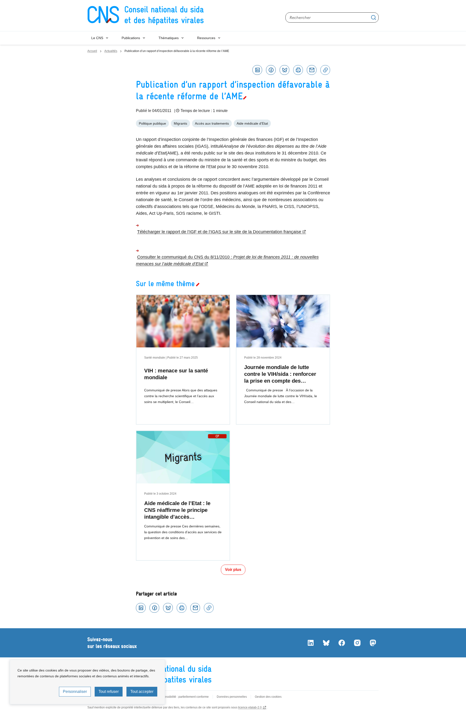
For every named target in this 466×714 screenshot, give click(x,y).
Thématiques (168, 38)
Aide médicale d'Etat (252, 123)
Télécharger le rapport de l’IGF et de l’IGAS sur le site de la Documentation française (219, 231)
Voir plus (233, 570)
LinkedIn (310, 643)
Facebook (271, 70)
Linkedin (257, 70)
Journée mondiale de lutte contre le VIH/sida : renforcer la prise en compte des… (280, 374)
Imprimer (298, 70)
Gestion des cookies (268, 696)
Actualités (110, 51)
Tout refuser (109, 691)
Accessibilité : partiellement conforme (184, 696)
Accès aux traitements (212, 123)
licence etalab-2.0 (250, 707)
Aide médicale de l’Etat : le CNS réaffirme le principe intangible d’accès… (177, 510)
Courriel (311, 70)
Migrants (180, 123)
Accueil (92, 51)
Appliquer (373, 17)
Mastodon (373, 643)
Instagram (357, 643)
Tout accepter (141, 691)
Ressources (206, 38)
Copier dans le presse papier (325, 70)
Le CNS (97, 38)
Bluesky (284, 70)
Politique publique (152, 123)
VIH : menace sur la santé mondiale (176, 374)
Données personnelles (232, 696)
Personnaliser (75, 691)
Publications (131, 38)
